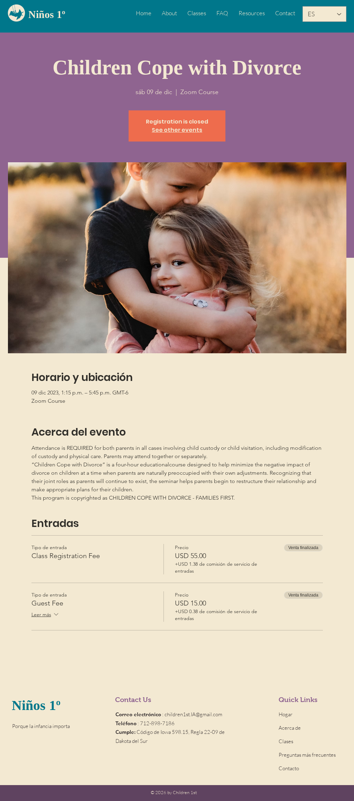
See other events (177, 130)
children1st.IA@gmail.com (193, 714)
